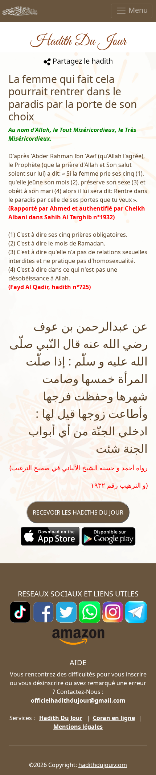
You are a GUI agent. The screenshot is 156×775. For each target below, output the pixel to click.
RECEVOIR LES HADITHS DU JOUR (78, 512)
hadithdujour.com (102, 765)
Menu (137, 10)
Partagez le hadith (82, 61)
